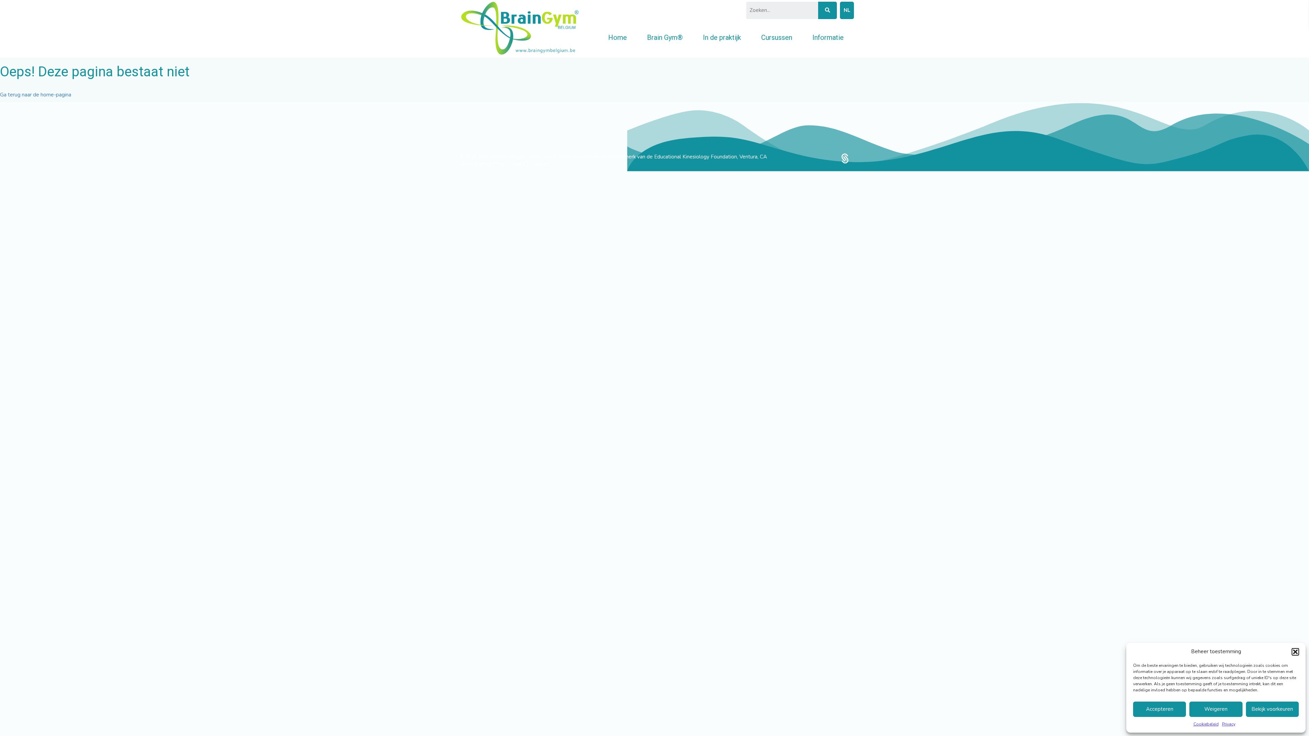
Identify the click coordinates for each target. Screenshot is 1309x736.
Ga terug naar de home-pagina (35, 94)
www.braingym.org (482, 163)
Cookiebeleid (1206, 724)
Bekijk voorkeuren (1272, 709)
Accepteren (1159, 709)
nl (847, 10)
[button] (1295, 651)
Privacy (1228, 724)
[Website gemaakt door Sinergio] (845, 157)
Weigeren (1216, 709)
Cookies (538, 163)
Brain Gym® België (501, 156)
